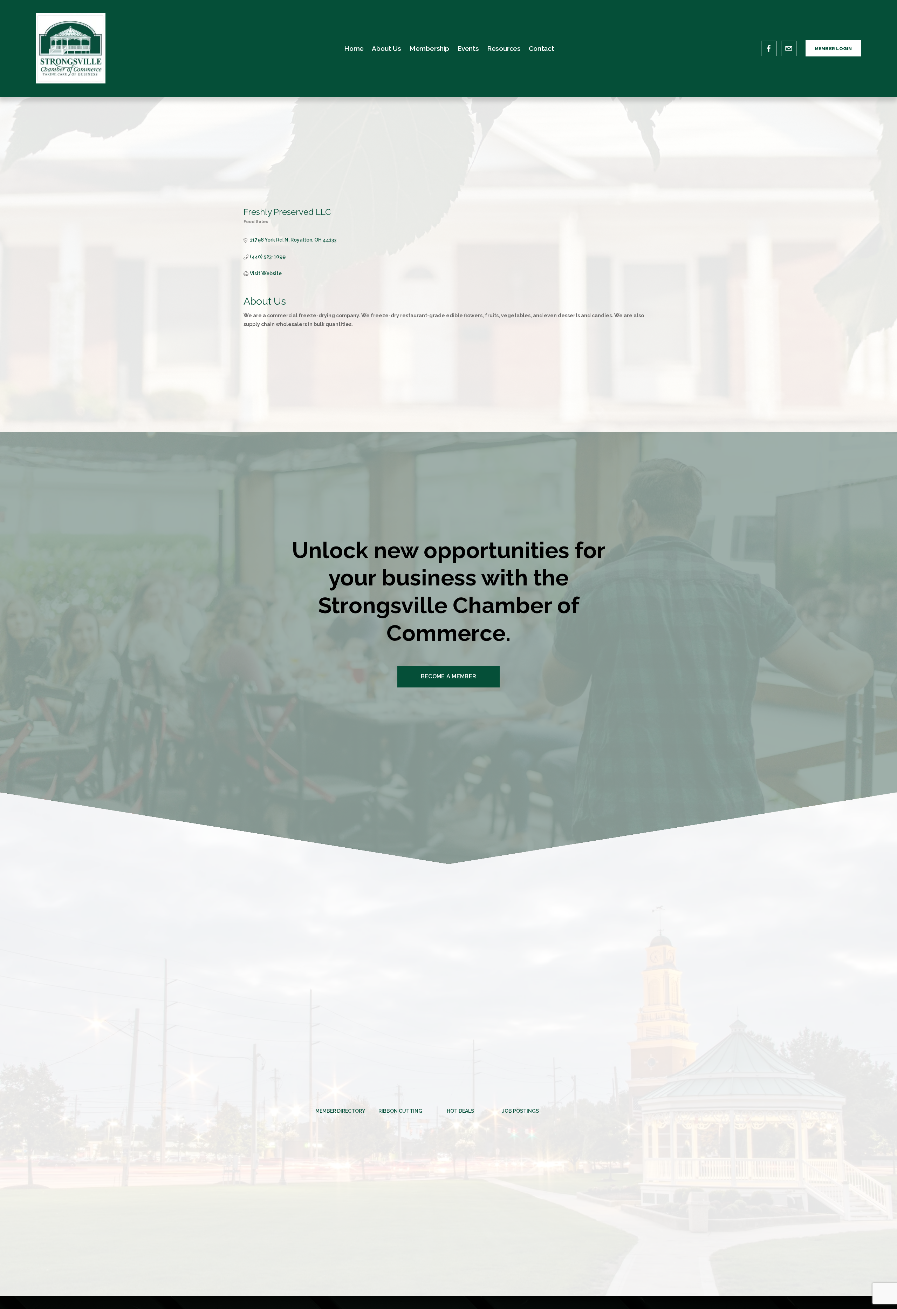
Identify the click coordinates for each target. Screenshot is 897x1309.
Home (354, 48)
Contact (541, 48)
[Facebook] (768, 48)
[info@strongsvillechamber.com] (788, 48)
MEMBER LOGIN (833, 48)
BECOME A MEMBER (449, 676)
